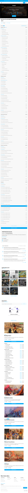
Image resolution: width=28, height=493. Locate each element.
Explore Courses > (3, 483)
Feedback (15, 479)
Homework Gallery (23, 479)
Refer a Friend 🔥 (23, 480)
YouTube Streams (3, 480)
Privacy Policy (15, 480)
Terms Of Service (16, 481)
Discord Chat (22, 478)
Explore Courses (3, 478)
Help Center (15, 478)
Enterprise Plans (3, 481)
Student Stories (9, 478)
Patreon (2, 479)
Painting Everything (9, 233)
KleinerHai (17, 9)
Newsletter (8, 479)
